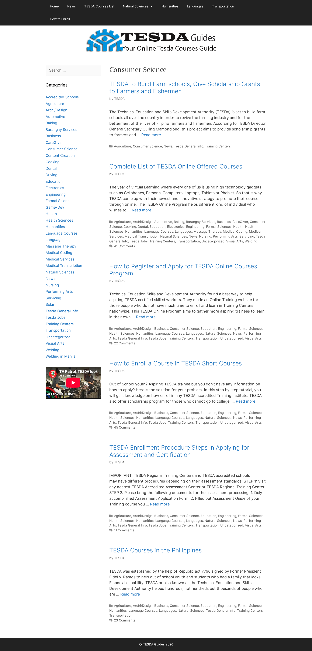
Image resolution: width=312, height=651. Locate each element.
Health (238, 227)
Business (224, 222)
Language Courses (158, 231)
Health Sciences (122, 333)
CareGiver (240, 222)
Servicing (246, 236)
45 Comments (124, 427)
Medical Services (60, 259)
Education (157, 227)
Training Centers (218, 146)
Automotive (163, 222)
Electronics (175, 227)
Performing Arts (225, 236)
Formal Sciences (219, 227)
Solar (50, 304)
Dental (143, 227)
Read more (151, 135)
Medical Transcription (142, 236)
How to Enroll (60, 19)
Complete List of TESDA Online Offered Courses (175, 166)
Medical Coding (235, 231)
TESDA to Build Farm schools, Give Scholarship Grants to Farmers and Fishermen (184, 87)
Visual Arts (234, 241)
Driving (51, 175)
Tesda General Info (188, 146)
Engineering (195, 227)
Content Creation (60, 155)
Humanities (170, 6)
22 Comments (124, 343)
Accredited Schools (62, 97)
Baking (179, 222)
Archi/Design (143, 222)
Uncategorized (213, 241)
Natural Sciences (135, 6)
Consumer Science (147, 146)
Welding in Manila (61, 356)
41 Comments (124, 246)
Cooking (130, 227)
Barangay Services (200, 222)
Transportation (223, 6)
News (71, 6)
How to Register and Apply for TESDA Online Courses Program (183, 270)
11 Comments (124, 530)
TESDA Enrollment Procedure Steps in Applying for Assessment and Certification (179, 451)
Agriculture (122, 146)
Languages (195, 6)
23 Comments (124, 620)
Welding (251, 241)
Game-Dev (55, 207)
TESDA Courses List (99, 6)
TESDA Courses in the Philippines (155, 550)
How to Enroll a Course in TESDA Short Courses (175, 363)
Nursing (205, 236)
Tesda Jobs (139, 241)
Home (54, 6)
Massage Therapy (207, 231)
